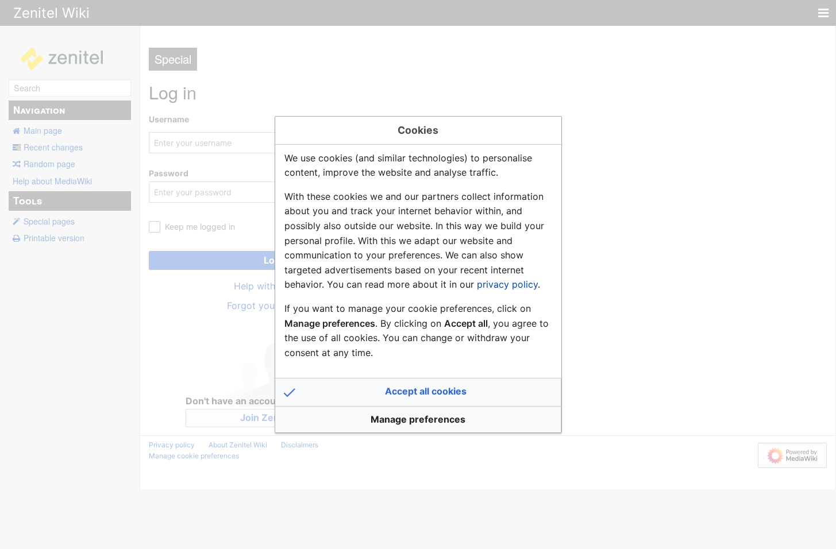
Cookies (418, 130)
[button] (418, 392)
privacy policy (507, 284)
